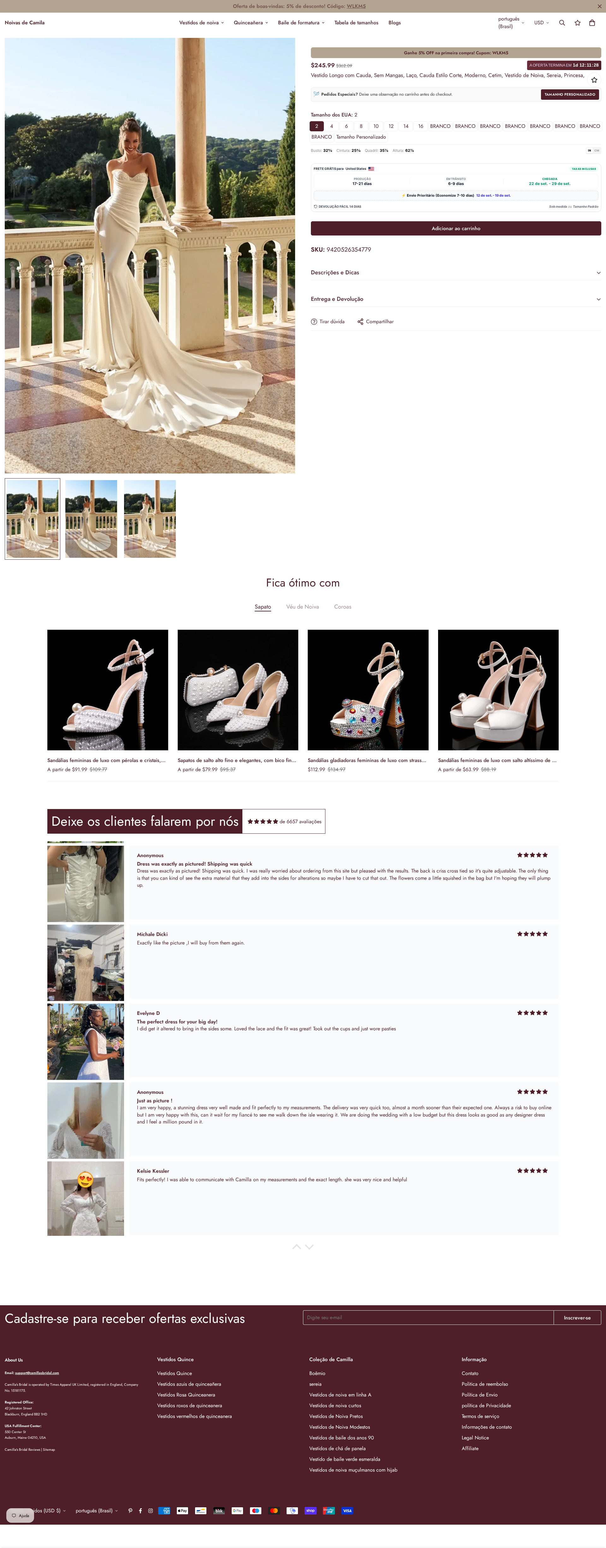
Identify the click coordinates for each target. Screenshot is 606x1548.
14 (405, 126)
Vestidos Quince (174, 1373)
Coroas (342, 607)
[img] (263, 821)
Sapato (263, 607)
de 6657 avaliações (300, 821)
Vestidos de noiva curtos (335, 1405)
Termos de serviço (480, 1416)
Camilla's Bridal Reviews (22, 1449)
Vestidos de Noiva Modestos (339, 1427)
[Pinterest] (130, 1510)
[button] (592, 22)
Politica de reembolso (485, 1384)
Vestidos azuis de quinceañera (189, 1384)
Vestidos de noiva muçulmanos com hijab (353, 1470)
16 (420, 126)
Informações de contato (487, 1427)
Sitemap (49, 1449)
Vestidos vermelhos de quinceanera (194, 1416)
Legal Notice (475, 1437)
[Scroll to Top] (593, 1513)
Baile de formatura (298, 22)
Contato (470, 1373)
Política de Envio (480, 1394)
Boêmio (317, 1373)
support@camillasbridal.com (37, 1372)
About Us (14, 1360)
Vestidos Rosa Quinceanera (186, 1394)
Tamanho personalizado (361, 136)
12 (391, 126)
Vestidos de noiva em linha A (340, 1394)
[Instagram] (151, 1510)
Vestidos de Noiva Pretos (336, 1416)
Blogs (395, 22)
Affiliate (470, 1448)
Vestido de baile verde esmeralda (344, 1459)
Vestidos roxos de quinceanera (189, 1405)
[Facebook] (140, 1510)
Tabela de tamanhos (356, 22)
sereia (315, 1384)
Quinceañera (248, 22)
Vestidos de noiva (199, 22)
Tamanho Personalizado (570, 94)
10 (376, 126)
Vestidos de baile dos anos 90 (341, 1437)
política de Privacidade (486, 1405)
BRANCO (440, 126)
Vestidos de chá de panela (337, 1448)
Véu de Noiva (302, 607)
